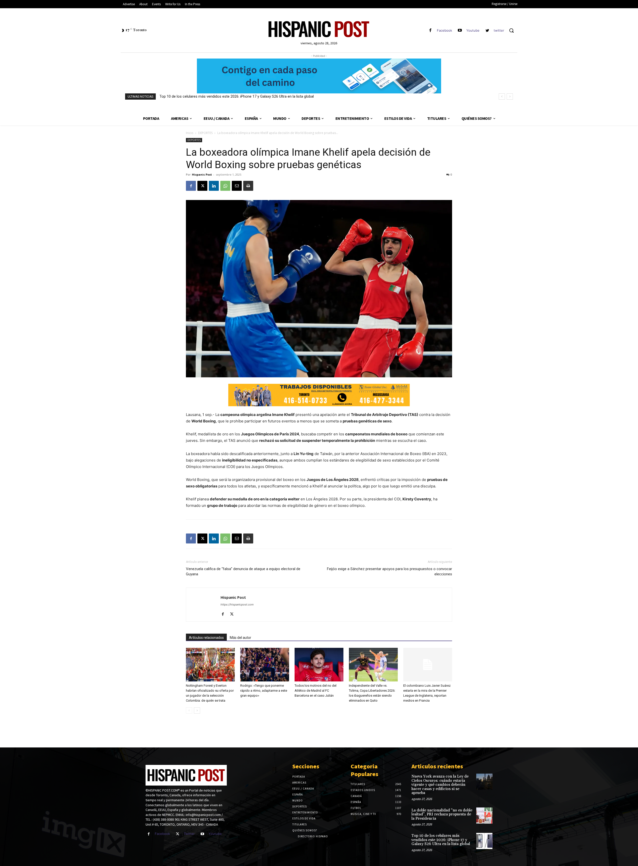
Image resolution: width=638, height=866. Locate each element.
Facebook (444, 30)
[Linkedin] (214, 186)
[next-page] (197, 710)
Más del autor (240, 638)
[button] (511, 30)
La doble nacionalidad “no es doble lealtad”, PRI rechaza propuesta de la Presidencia (441, 814)
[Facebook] (430, 30)
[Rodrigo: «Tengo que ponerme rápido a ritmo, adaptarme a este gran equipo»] (264, 664)
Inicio (189, 133)
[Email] (237, 186)
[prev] (502, 96)
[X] (202, 186)
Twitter (189, 834)
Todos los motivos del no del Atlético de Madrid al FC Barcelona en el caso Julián (315, 690)
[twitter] (487, 30)
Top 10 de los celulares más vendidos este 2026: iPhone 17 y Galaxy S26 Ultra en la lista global (237, 96)
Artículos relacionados (206, 638)
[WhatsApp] (225, 186)
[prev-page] (189, 710)
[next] (510, 96)
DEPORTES (205, 133)
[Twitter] (177, 834)
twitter (499, 30)
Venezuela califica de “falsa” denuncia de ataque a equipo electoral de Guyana (243, 571)
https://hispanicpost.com (237, 604)
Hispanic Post (202, 174)
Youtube (472, 30)
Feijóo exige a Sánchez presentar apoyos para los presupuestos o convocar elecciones (389, 571)
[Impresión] (248, 186)
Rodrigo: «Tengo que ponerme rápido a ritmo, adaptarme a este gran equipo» (263, 690)
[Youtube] (460, 30)
